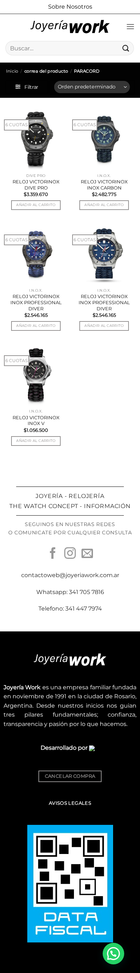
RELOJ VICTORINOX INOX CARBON (104, 185)
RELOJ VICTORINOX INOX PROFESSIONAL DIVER (36, 302)
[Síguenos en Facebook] (53, 554)
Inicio (12, 71)
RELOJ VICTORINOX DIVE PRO (36, 185)
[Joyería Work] (70, 26)
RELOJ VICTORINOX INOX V (36, 420)
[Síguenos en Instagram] (70, 554)
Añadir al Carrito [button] (35, 204)
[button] (130, 26)
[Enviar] (126, 48)
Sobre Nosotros (70, 6)
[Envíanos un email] (87, 554)
